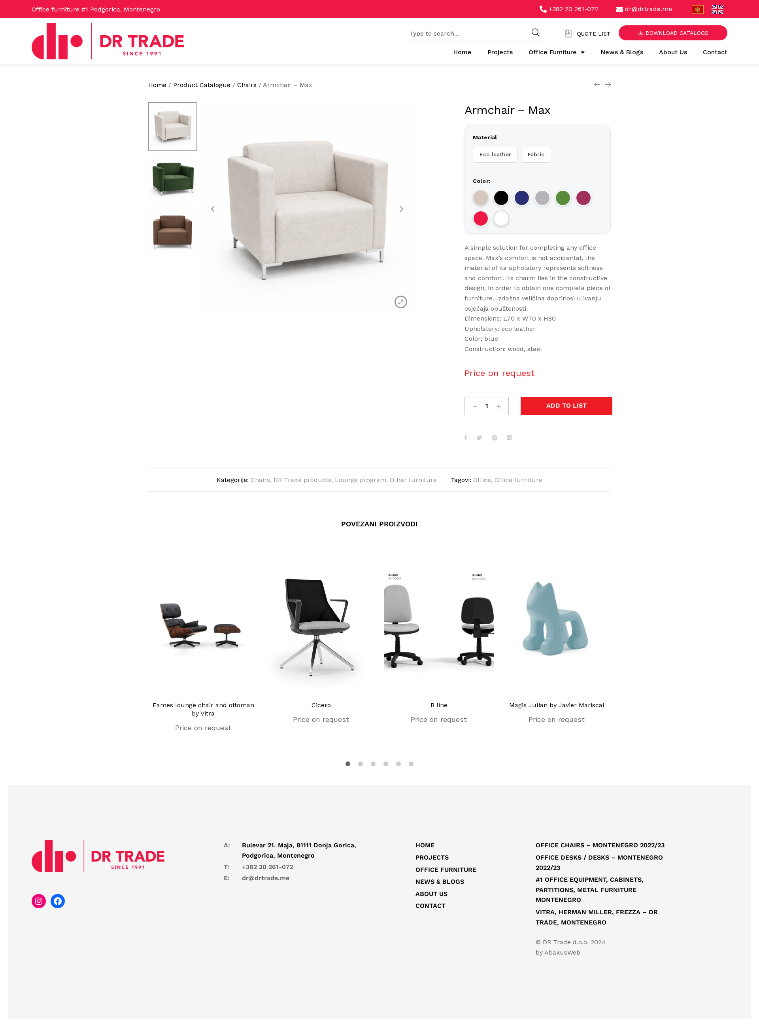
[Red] (481, 218)
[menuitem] (698, 9)
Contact (715, 52)
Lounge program (360, 480)
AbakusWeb (562, 952)
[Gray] (542, 198)
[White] (501, 218)
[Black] (501, 198)
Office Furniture (553, 52)
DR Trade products (302, 480)
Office (482, 480)
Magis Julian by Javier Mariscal (556, 705)
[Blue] (522, 198)
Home (462, 52)
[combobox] (466, 32)
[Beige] (481, 198)
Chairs (260, 480)
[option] (172, 128)
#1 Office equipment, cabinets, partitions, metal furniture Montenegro (590, 890)
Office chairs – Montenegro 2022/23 (600, 845)
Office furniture (518, 480)
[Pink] (583, 198)
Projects (500, 52)
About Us (673, 52)
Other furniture (413, 480)
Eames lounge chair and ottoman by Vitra (203, 709)
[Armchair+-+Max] (479, 438)
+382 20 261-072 (267, 867)
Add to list (566, 405)
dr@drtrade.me (265, 878)
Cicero (321, 705)
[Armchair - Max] (465, 438)
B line (438, 705)
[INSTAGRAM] (39, 901)
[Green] (563, 198)
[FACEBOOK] (58, 901)
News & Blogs (621, 52)
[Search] (536, 32)
